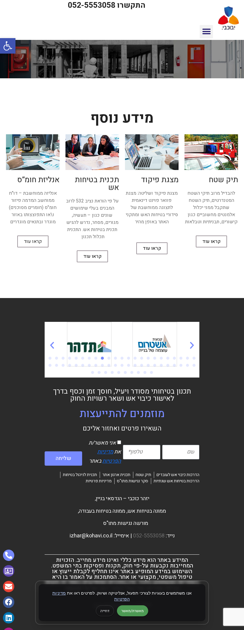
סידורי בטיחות (164, 214)
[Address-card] (8, 570)
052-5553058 (149, 536)
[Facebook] (8, 602)
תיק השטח (199, 200)
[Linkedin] (8, 617)
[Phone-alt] (8, 555)
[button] (206, 31)
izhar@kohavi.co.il (91, 536)
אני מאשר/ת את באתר (105, 452)
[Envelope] (8, 586)
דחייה (105, 611)
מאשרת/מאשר (132, 611)
